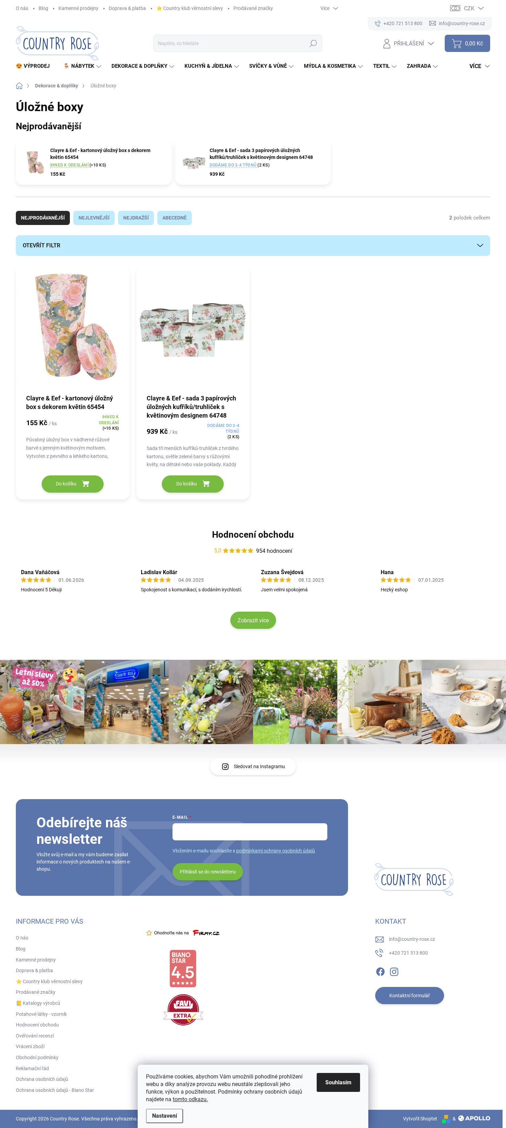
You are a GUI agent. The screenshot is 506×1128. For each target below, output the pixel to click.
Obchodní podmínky (37, 1057)
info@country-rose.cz (412, 939)
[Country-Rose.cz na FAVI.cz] (183, 1009)
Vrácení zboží (30, 1046)
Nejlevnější (93, 218)
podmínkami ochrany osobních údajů (275, 850)
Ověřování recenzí (35, 1036)
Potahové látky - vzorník (41, 1014)
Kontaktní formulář (409, 995)
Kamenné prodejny (78, 8)
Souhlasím (338, 1082)
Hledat (313, 43)
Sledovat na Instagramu (259, 766)
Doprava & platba (127, 8)
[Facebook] (380, 970)
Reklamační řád (32, 1068)
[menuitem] (35, 66)
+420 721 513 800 (408, 953)
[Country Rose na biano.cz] (183, 968)
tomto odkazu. (190, 1099)
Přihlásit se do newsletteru (208, 871)
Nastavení (164, 1116)
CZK (469, 8)
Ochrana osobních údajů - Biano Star (55, 1090)
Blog (43, 8)
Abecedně (174, 218)
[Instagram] (394, 970)
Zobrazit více (253, 620)
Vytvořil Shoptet (420, 1118)
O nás (22, 8)
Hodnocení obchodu (253, 534)
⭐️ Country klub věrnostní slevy (189, 8)
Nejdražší (136, 218)
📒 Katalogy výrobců (38, 1003)
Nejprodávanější (43, 218)
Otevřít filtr (41, 245)
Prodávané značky (253, 8)
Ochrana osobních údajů (42, 1079)
